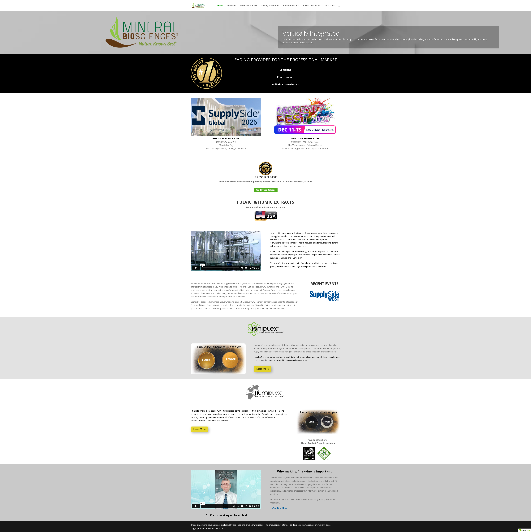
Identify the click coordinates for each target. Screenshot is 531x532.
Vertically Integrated (311, 33)
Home (220, 6)
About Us (231, 6)
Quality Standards (270, 6)
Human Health (290, 6)
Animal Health (310, 6)
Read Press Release (265, 189)
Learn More (262, 368)
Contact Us (329, 6)
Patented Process (248, 6)
